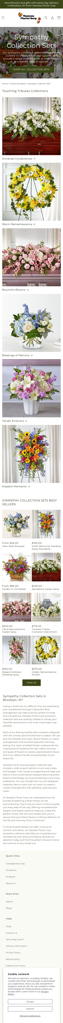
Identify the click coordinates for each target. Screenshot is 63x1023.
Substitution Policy (15, 965)
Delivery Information (16, 946)
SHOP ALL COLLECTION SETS (31, 69)
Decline (30, 1008)
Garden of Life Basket (14, 589)
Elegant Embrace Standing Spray (11, 673)
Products (10, 876)
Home (5, 84)
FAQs (8, 926)
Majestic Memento (14, 486)
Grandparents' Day (15, 863)
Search (9, 901)
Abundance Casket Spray (45, 589)
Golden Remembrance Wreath (44, 673)
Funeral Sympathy (18, 84)
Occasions (11, 870)
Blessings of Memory (16, 355)
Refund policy (13, 959)
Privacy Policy (13, 952)
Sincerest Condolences (17, 158)
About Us (10, 883)
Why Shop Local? (15, 939)
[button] (46, 18)
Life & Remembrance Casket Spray (13, 630)
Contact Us (11, 933)
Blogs (9, 908)
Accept (30, 1001)
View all (31, 682)
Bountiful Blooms (14, 289)
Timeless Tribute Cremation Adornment (44, 630)
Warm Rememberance (17, 224)
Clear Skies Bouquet (13, 546)
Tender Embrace (13, 420)
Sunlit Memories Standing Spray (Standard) (46, 547)
